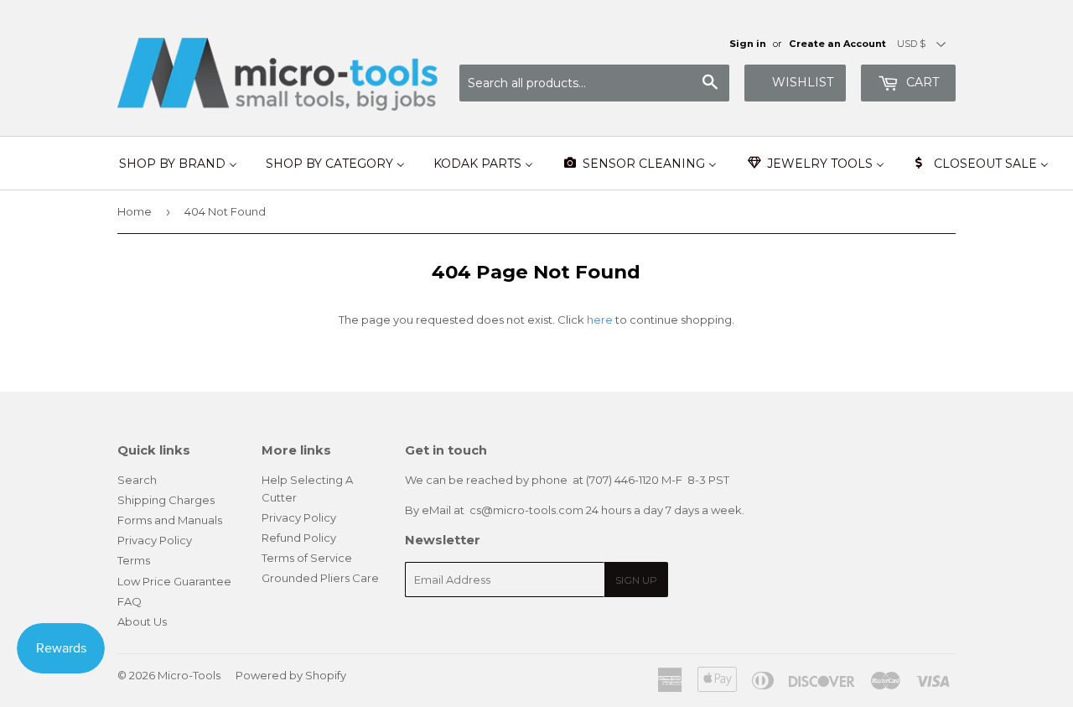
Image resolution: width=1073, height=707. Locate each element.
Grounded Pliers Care (320, 578)
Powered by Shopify (291, 675)
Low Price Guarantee (174, 581)
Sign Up (636, 580)
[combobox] (594, 83)
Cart (921, 82)
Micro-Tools (189, 675)
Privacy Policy (154, 540)
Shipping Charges (166, 500)
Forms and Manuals (169, 520)
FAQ (129, 601)
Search (137, 479)
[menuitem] (178, 163)
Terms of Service (307, 557)
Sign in (747, 43)
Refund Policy (299, 537)
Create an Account (837, 43)
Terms (133, 560)
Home (134, 211)
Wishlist (802, 82)
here (600, 319)
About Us (142, 621)
